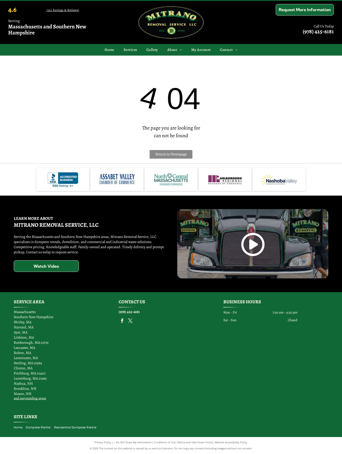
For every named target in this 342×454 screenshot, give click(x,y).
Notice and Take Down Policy (195, 442)
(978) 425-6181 (318, 31)
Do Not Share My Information (134, 442)
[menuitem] (109, 50)
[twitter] (130, 321)
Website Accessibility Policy (231, 442)
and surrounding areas (30, 398)
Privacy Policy (103, 442)
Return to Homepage (171, 154)
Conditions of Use (164, 442)
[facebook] (122, 321)
